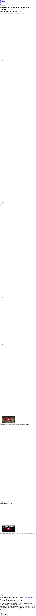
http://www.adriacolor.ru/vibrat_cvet (30, 597)
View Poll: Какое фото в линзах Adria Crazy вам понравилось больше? (10, 609)
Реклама (1, 4)
